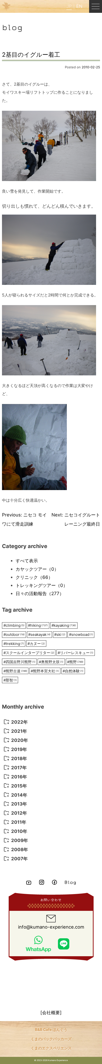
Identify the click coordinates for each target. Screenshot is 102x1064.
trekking (13, 643)
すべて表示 (27, 560)
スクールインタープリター (28, 652)
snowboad (81, 634)
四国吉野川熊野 (19, 662)
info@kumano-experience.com (51, 927)
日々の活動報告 (40, 593)
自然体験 (73, 671)
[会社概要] (51, 1012)
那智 (10, 680)
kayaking (63, 625)
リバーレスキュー (75, 652)
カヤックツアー (37, 569)
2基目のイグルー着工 (31, 54)
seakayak (39, 634)
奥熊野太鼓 (51, 662)
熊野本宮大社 (45, 671)
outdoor (14, 634)
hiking (38, 625)
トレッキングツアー (42, 585)
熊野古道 (15, 671)
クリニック (34, 577)
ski (59, 634)
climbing (14, 625)
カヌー (36, 643)
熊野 (75, 662)
